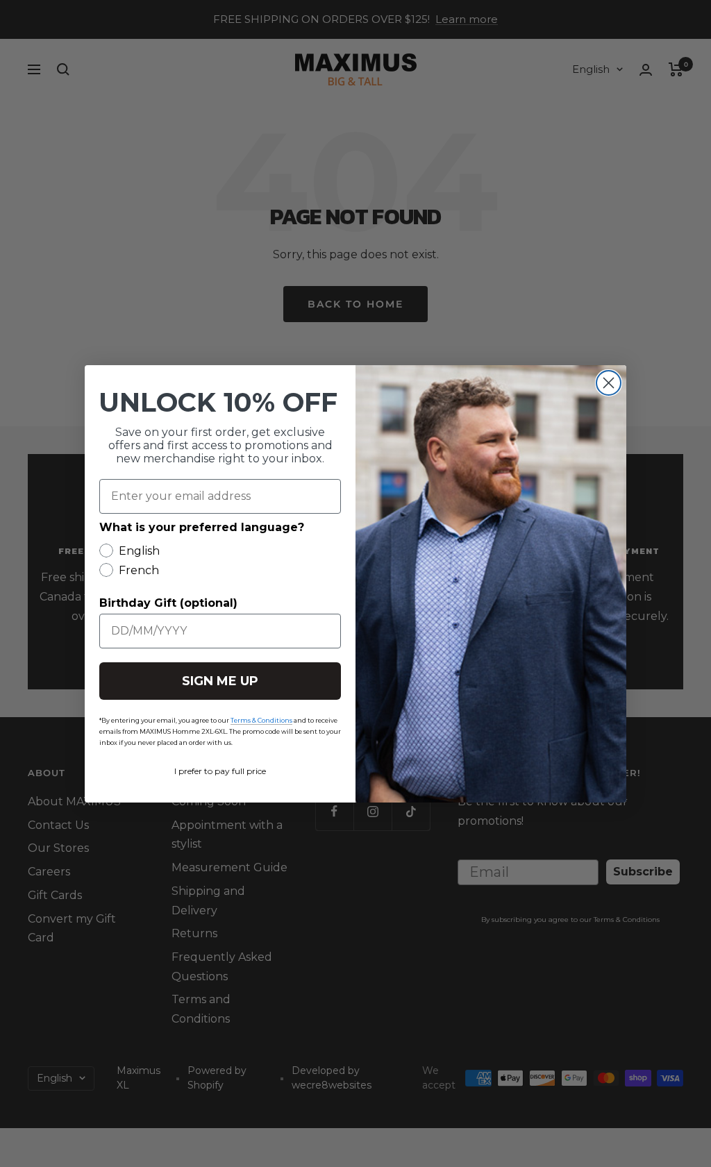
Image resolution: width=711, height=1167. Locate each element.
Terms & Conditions (261, 720)
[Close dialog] (608, 383)
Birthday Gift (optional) (168, 603)
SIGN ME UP (220, 681)
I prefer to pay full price (220, 771)
